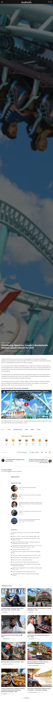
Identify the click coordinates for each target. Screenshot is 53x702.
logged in (10, 471)
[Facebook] (6, 353)
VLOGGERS (7, 342)
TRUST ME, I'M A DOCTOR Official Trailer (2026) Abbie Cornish (25, 562)
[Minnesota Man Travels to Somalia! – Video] (13, 651)
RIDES (32, 429)
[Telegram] (10, 353)
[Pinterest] (9, 353)
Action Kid (31, 612)
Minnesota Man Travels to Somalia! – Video (12, 662)
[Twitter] (7, 353)
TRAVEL (3, 342)
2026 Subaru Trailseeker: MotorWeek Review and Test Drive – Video (26, 555)
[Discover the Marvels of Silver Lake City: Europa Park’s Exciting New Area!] (39, 651)
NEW (27, 429)
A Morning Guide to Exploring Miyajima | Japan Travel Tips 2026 (25, 557)
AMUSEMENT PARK (18, 429)
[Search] (51, 2)
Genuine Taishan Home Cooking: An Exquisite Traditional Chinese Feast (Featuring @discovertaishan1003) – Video (13, 690)
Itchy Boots (5, 612)
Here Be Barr (32, 638)
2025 (9, 429)
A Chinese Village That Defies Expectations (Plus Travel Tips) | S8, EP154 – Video (12, 609)
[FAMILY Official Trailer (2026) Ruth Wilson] (14, 488)
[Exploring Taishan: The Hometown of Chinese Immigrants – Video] (39, 597)
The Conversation (33, 692)
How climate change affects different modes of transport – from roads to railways (39, 689)
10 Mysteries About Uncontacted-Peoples (21, 549)
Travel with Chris (6, 638)
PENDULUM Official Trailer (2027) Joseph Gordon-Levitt (23, 571)
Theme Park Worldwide (34, 665)
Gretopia (25, 422)
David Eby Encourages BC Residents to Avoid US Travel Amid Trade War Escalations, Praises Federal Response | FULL (30, 504)
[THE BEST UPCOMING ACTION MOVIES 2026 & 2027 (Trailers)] (14, 513)
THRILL (39, 429)
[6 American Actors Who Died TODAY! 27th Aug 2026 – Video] (14, 496)
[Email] (11, 353)
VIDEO (33, 605)
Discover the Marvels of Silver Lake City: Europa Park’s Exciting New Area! (37, 662)
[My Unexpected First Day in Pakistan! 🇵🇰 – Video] (13, 624)
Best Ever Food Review (8, 664)
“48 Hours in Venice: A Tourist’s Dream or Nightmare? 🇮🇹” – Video (26, 536)
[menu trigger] (2, 2)
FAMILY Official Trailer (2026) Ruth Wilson (27, 487)
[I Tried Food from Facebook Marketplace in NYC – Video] (39, 624)
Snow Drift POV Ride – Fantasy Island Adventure (22, 559)
